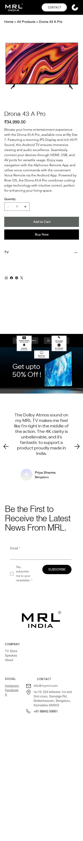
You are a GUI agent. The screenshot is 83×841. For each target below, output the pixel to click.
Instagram (12, 685)
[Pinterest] (16, 278)
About (9, 660)
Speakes (11, 655)
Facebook (12, 690)
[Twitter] (22, 278)
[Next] (77, 446)
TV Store (11, 651)
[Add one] (25, 206)
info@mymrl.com (46, 685)
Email (15, 548)
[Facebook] (11, 278)
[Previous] (6, 446)
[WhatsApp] (6, 278)
